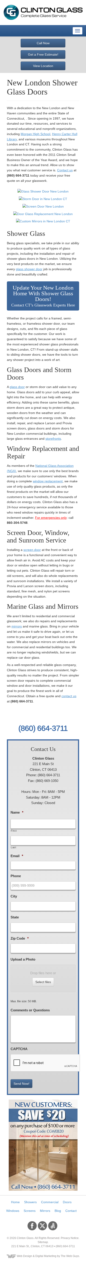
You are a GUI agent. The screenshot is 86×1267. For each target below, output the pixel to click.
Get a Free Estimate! (43, 54)
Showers (30, 1202)
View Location (43, 66)
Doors (67, 1202)
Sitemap (43, 1242)
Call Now (43, 43)
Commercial (49, 1202)
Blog (58, 1211)
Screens (30, 1211)
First (14, 830)
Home (15, 1202)
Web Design (24, 1256)
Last (13, 847)
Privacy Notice (70, 1238)
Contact (71, 1211)
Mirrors (45, 1211)
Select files (43, 982)
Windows (12, 1211)
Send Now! (21, 1083)
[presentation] (45, 1063)
